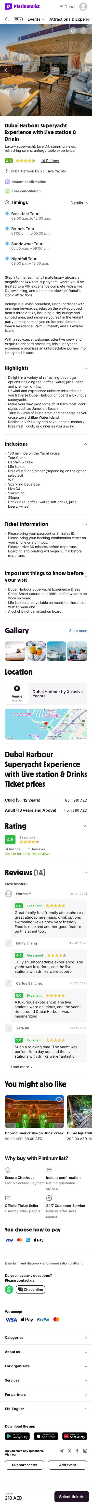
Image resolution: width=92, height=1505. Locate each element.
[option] (34, 1118)
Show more (78, 630)
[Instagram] (85, 1451)
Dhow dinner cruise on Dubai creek (34, 1133)
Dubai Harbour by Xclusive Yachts (58, 694)
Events (33, 19)
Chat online (33, 1289)
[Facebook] (77, 1451)
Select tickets (71, 1496)
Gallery (17, 630)
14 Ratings (50, 160)
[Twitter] (69, 1451)
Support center (24, 1465)
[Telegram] (62, 1451)
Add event (67, 1465)
